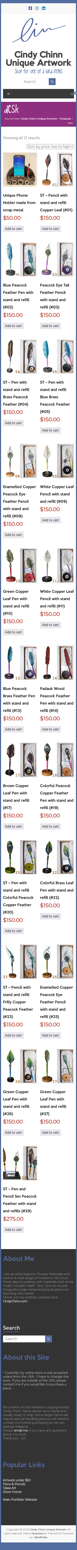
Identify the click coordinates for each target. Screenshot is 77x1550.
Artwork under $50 (17, 1480)
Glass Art (9, 1488)
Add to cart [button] (13, 229)
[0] (72, 95)
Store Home (12, 1492)
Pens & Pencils (14, 1484)
